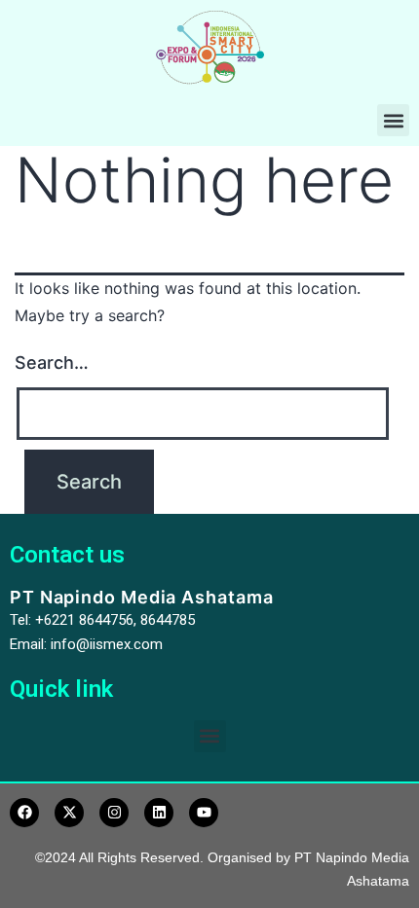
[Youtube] (203, 812)
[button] (393, 120)
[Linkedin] (158, 812)
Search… (52, 362)
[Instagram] (114, 812)
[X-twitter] (69, 812)
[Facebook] (24, 812)
